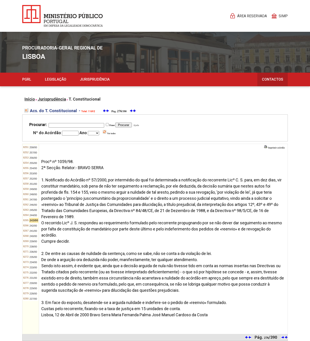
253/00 (33, 173)
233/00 (33, 267)
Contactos (272, 79)
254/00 (33, 168)
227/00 (33, 298)
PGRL (26, 79)
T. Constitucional (85, 99)
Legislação (55, 79)
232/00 (33, 272)
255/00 (33, 163)
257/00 (33, 152)
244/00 (33, 215)
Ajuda (136, 125)
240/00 (33, 236)
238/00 (33, 246)
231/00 (33, 278)
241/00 (33, 231)
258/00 (33, 147)
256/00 (33, 157)
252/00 (33, 178)
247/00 (33, 199)
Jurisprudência (95, 79)
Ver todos (111, 133)
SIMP (283, 16)
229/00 (33, 288)
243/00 (34, 220)
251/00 (33, 184)
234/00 (33, 262)
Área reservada (252, 16)
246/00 (33, 204)
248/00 (33, 194)
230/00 (33, 283)
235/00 (33, 257)
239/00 (33, 241)
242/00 (33, 225)
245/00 (33, 210)
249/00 (33, 189)
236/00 (33, 251)
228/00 (33, 293)
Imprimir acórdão (276, 148)
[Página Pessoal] (62, 16)
